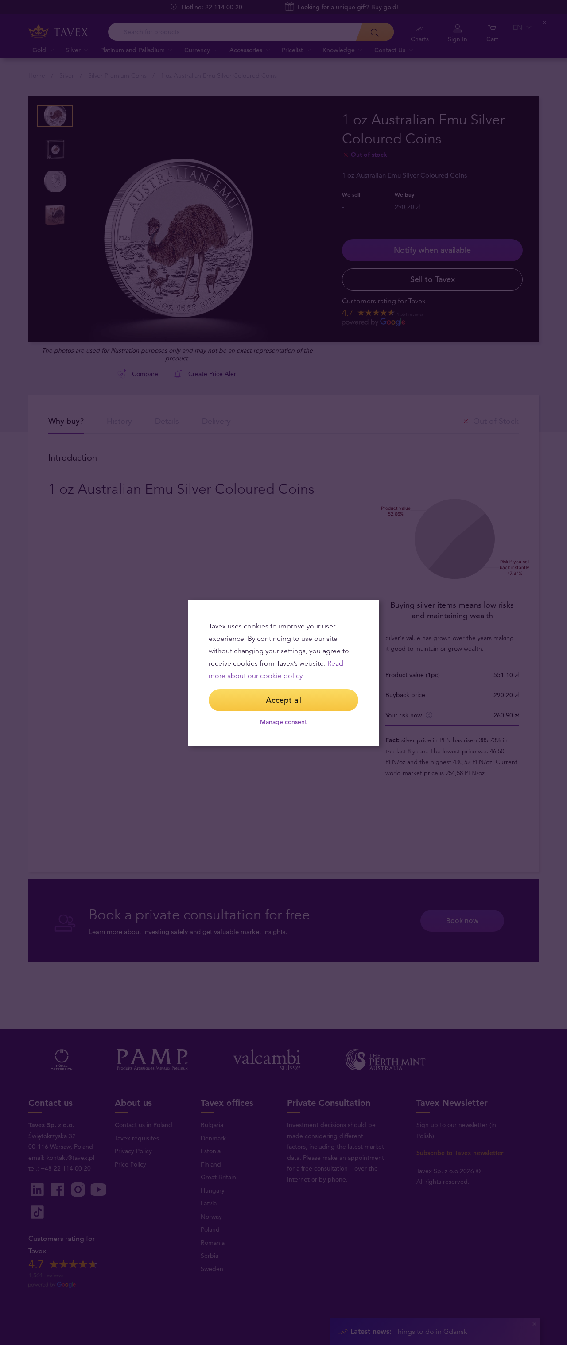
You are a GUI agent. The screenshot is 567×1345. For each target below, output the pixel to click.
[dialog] (283, 673)
